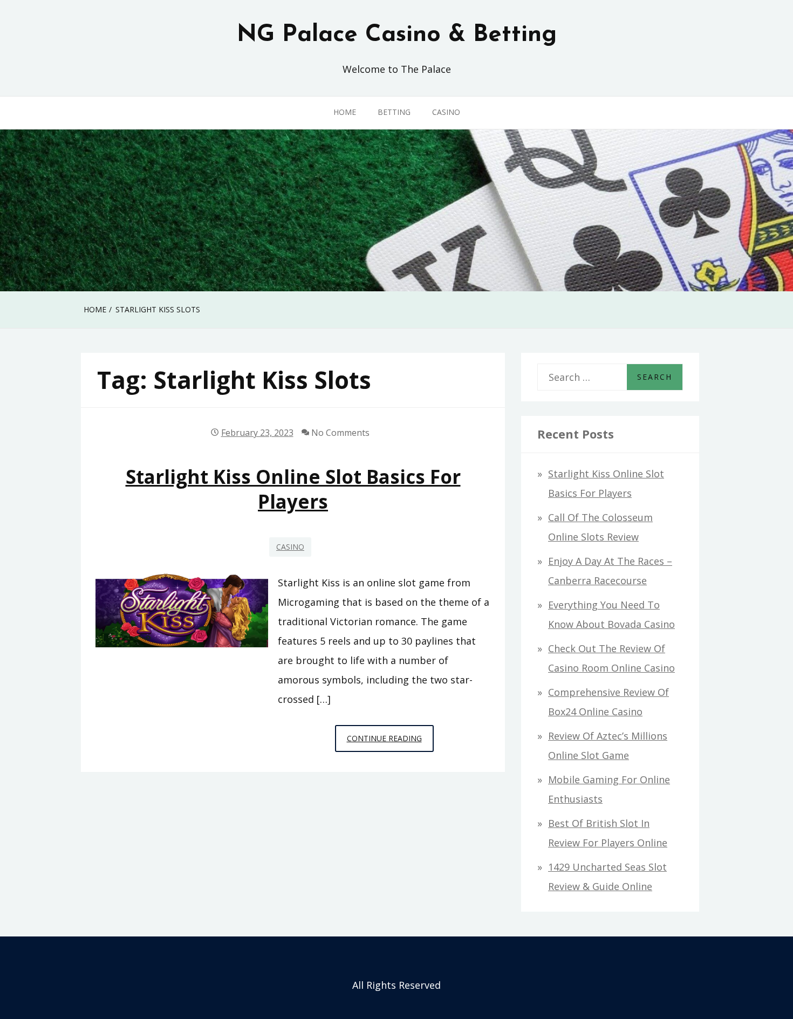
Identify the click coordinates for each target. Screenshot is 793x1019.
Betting (394, 112)
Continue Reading (390, 742)
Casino (446, 112)
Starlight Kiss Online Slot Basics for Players (293, 489)
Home (344, 112)
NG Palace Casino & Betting (397, 35)
